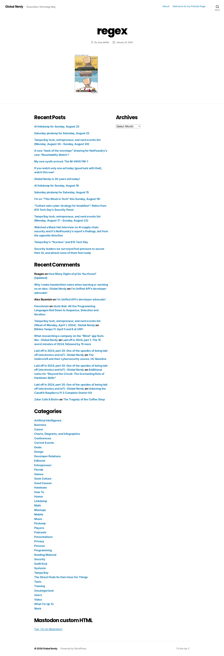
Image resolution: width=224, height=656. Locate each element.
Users (38, 595)
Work (37, 608)
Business (40, 424)
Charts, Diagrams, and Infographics (57, 433)
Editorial (39, 460)
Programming (43, 550)
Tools (37, 581)
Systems (40, 568)
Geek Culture (42, 478)
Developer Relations (47, 456)
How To (39, 492)
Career (38, 429)
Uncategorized (44, 590)
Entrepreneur (43, 465)
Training (39, 586)
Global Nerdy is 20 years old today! (57, 179)
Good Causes (43, 483)
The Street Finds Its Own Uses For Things (61, 577)
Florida (38, 469)
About (165, 6)
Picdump (40, 523)
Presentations (43, 537)
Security (39, 559)
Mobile (38, 514)
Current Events (44, 442)
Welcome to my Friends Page (189, 6)
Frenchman (41, 306)
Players (39, 528)
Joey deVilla (103, 42)
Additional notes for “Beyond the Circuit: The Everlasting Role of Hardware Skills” (69, 373)
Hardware (40, 487)
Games (38, 474)
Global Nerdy (14, 6)
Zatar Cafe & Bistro (46, 399)
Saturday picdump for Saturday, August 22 (61, 133)
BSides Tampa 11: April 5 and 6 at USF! (58, 329)
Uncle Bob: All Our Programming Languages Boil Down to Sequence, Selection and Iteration (66, 310)
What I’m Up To (44, 604)
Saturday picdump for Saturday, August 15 (61, 192)
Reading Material (45, 554)
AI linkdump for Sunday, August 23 (56, 126)
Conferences (42, 438)
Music (38, 519)
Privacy (39, 541)
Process (39, 545)
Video (38, 599)
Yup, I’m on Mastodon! (48, 629)
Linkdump (40, 501)
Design (38, 451)
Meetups (40, 510)
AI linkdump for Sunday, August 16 (56, 185)
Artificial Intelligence (47, 420)
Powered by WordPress (73, 648)
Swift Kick (40, 563)
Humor (38, 496)
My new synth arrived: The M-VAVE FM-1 (61, 161)
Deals (38, 447)
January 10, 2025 (124, 42)
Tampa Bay (41, 572)
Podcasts (40, 532)
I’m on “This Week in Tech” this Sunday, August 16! (67, 199)
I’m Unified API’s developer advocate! (81, 299)
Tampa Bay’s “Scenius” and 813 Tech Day (61, 242)
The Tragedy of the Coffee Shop (84, 399)
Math (37, 505)
